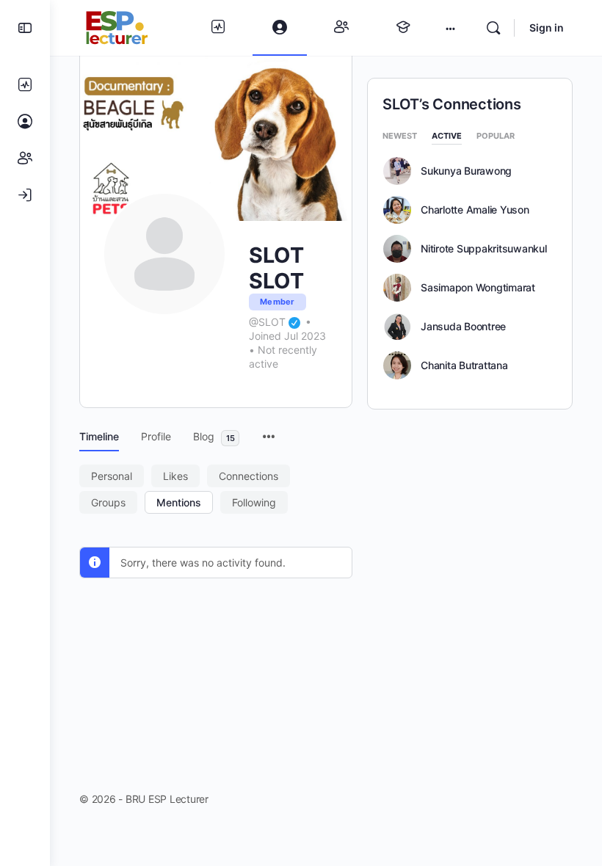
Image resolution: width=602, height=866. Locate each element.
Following (254, 502)
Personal (111, 476)
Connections (248, 476)
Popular (495, 136)
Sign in (546, 27)
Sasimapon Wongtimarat (478, 288)
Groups (108, 502)
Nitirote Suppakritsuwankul (484, 249)
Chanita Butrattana (464, 365)
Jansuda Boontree (463, 326)
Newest (399, 136)
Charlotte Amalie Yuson (475, 210)
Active (447, 136)
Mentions (178, 502)
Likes (175, 476)
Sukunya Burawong (466, 171)
